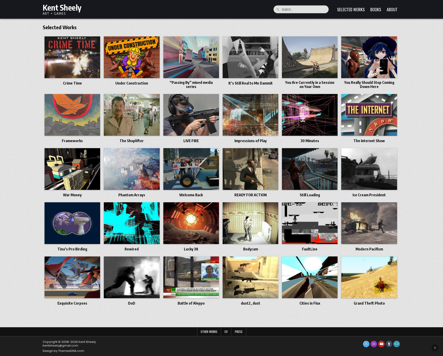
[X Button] (366, 344)
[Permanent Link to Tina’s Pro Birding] (72, 223)
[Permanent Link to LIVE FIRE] (191, 115)
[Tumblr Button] (389, 344)
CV (226, 331)
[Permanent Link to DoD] (131, 277)
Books (375, 9)
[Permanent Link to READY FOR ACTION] (250, 169)
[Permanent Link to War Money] (72, 169)
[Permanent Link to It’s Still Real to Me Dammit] (250, 57)
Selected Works (351, 9)
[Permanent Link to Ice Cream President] (369, 169)
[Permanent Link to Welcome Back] (191, 169)
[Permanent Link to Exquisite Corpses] (72, 277)
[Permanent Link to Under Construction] (131, 57)
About (392, 9)
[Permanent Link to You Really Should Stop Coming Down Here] (369, 57)
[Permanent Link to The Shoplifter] (131, 115)
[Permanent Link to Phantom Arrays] (131, 169)
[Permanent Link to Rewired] (131, 223)
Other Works (209, 331)
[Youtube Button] (381, 344)
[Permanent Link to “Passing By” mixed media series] (191, 57)
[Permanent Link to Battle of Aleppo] (191, 277)
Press (238, 331)
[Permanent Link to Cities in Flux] (310, 277)
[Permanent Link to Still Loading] (310, 169)
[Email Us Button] (396, 344)
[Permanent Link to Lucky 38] (191, 223)
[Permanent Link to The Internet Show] (369, 115)
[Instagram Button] (374, 344)
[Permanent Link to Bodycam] (250, 223)
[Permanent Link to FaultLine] (310, 223)
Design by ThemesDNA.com (63, 351)
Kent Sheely (62, 7)
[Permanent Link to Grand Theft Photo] (369, 277)
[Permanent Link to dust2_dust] (250, 277)
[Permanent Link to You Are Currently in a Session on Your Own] (310, 57)
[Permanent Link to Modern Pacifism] (369, 223)
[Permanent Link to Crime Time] (72, 57)
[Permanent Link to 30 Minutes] (310, 115)
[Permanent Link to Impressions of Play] (250, 115)
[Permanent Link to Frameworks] (72, 115)
